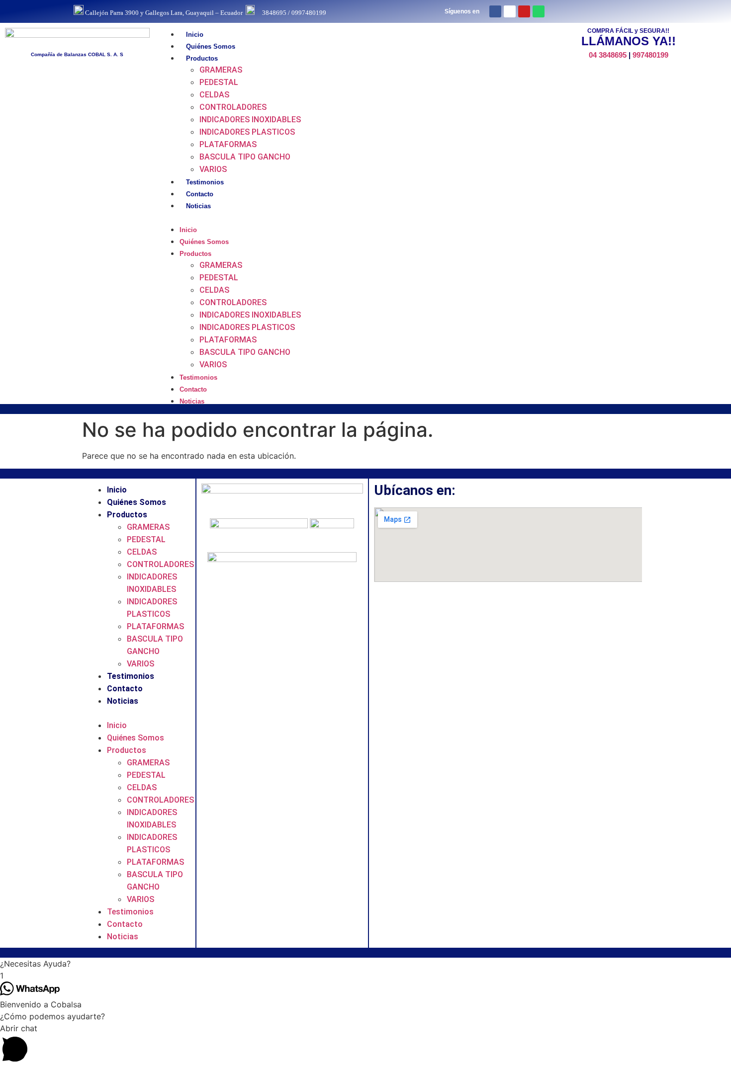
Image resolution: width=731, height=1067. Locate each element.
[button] (342, 217)
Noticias (198, 206)
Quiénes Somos (210, 46)
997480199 (650, 55)
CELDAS (214, 94)
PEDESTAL (218, 82)
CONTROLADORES (233, 107)
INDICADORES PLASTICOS (247, 132)
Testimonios (205, 182)
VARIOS (213, 169)
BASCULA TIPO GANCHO (244, 157)
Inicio (194, 34)
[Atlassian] (510, 11)
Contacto (199, 194)
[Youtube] (524, 11)
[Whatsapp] (539, 11)
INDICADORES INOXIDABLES (250, 119)
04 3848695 (608, 55)
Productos (202, 58)
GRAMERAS (220, 70)
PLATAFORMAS (228, 144)
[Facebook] (495, 11)
